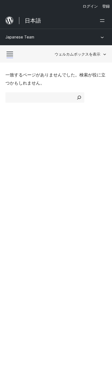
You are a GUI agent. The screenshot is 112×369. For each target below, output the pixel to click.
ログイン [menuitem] (90, 6)
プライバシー (18, 177)
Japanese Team (19, 37)
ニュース (14, 158)
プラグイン (69, 167)
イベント (67, 204)
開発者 (11, 214)
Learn (11, 195)
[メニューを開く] (103, 20)
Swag (67, 223)
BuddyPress (20, 270)
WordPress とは (21, 148)
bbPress (16, 260)
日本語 (24, 294)
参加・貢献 (69, 195)
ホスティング (18, 167)
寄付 (66, 214)
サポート (14, 204)
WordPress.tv (21, 223)
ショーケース (72, 148)
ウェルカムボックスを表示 (77, 54)
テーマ (65, 158)
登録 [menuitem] (106, 6)
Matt (13, 251)
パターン (67, 177)
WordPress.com (23, 241)
